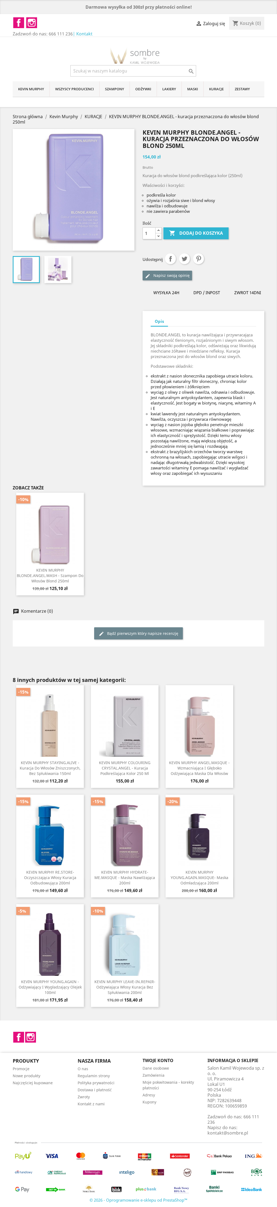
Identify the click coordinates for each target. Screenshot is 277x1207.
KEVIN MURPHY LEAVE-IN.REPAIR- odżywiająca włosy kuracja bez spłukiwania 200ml (124, 987)
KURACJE (216, 89)
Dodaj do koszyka (196, 233)
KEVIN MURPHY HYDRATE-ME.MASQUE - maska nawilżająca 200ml (124, 878)
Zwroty (84, 1096)
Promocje (21, 1068)
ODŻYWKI (143, 89)
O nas (83, 1068)
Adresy (149, 1094)
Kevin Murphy (31, 89)
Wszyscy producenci (74, 89)
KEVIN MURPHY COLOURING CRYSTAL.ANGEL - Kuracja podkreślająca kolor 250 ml (124, 768)
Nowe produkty (26, 1075)
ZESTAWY (242, 89)
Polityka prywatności (96, 1082)
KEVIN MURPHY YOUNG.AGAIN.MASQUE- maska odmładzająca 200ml (199, 878)
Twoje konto (158, 1060)
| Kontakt (83, 34)
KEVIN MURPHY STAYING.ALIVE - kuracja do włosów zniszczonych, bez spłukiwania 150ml (50, 768)
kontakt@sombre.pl (227, 1133)
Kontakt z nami (91, 1103)
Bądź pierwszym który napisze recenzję (142, 633)
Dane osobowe (156, 1068)
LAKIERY (169, 89)
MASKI (192, 89)
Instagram (30, 1037)
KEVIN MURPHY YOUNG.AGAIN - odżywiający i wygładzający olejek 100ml (50, 987)
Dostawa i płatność (95, 1089)
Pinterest (198, 258)
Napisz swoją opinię (171, 275)
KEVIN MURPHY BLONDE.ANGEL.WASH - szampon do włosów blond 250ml (50, 575)
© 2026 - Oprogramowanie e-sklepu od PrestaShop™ (138, 1200)
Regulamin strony (94, 1075)
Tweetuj (184, 258)
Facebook (18, 1037)
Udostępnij (170, 258)
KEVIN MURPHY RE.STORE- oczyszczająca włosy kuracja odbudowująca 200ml (50, 878)
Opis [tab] (159, 321)
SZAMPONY (114, 89)
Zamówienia (153, 1075)
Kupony (149, 1102)
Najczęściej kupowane (33, 1082)
